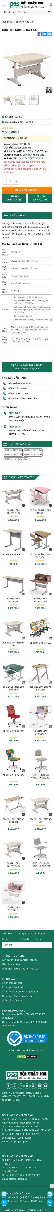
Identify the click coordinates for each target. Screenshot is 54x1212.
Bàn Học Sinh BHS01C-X (40, 732)
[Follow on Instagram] (14, 1086)
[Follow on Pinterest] (33, 1086)
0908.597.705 (17, 1175)
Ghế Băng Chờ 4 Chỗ (13, 454)
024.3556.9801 (37, 1014)
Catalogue (40, 933)
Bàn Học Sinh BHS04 (13, 554)
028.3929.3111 (13, 1167)
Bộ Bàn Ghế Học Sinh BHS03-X (13, 688)
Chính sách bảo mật (12, 983)
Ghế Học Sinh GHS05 (13, 731)
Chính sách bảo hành (12, 1000)
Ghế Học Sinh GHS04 (13, 775)
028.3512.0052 (9, 1171)
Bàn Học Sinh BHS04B (13, 600)
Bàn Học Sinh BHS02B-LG (13, 864)
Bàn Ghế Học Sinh (25, 22)
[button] (3, 4)
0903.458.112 (33, 1134)
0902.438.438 (24, 1138)
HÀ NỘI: (14, 198)
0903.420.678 (9, 1018)
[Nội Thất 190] (27, 5)
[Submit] (49, 12)
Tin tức (38, 939)
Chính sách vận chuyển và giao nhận (20, 992)
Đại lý (5, 939)
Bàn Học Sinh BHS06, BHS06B (13, 820)
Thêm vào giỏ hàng (27, 190)
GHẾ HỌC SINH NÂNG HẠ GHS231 (40, 776)
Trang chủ (7, 22)
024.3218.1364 (9, 1130)
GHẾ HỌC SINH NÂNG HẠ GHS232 (40, 864)
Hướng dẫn (24, 939)
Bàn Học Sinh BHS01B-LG (13, 511)
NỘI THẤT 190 (35, 158)
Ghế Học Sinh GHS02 (40, 643)
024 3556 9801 (19, 1210)
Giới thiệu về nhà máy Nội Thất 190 (19, 960)
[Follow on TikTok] (21, 1086)
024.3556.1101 (30, 1126)
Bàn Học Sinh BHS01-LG (13, 644)
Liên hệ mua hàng (11, 964)
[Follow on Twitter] (27, 1086)
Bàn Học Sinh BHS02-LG (40, 820)
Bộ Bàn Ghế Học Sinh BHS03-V (40, 556)
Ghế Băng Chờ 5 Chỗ (33, 454)
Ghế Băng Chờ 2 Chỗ (13, 450)
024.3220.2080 (43, 1130)
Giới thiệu (7, 933)
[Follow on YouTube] (45, 1086)
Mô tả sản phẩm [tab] (14, 215)
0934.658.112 (9, 1138)
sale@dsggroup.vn (18, 1141)
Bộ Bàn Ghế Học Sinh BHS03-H (40, 511)
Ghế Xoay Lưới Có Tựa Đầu (15, 459)
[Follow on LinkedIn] (39, 1086)
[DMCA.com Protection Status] (27, 1056)
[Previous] (6, 68)
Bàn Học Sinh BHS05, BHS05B (40, 688)
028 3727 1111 (43, 1210)
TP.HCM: (40, 198)
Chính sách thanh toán (13, 987)
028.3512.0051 (38, 1022)
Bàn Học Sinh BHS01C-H (13, 909)
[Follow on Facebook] (8, 1086)
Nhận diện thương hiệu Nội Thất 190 (20, 969)
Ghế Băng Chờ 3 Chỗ (33, 450)
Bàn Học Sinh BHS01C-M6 (40, 600)
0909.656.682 (9, 1025)
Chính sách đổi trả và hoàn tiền (17, 996)
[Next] (47, 68)
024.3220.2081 (26, 1130)
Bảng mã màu (25, 933)
